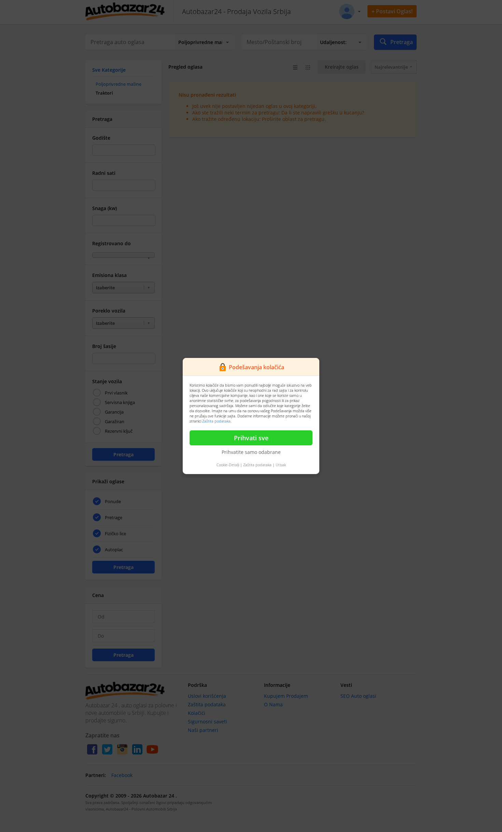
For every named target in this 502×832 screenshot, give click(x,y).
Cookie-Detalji (228, 464)
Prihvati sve (251, 438)
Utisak (281, 464)
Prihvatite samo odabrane (251, 452)
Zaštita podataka (216, 421)
